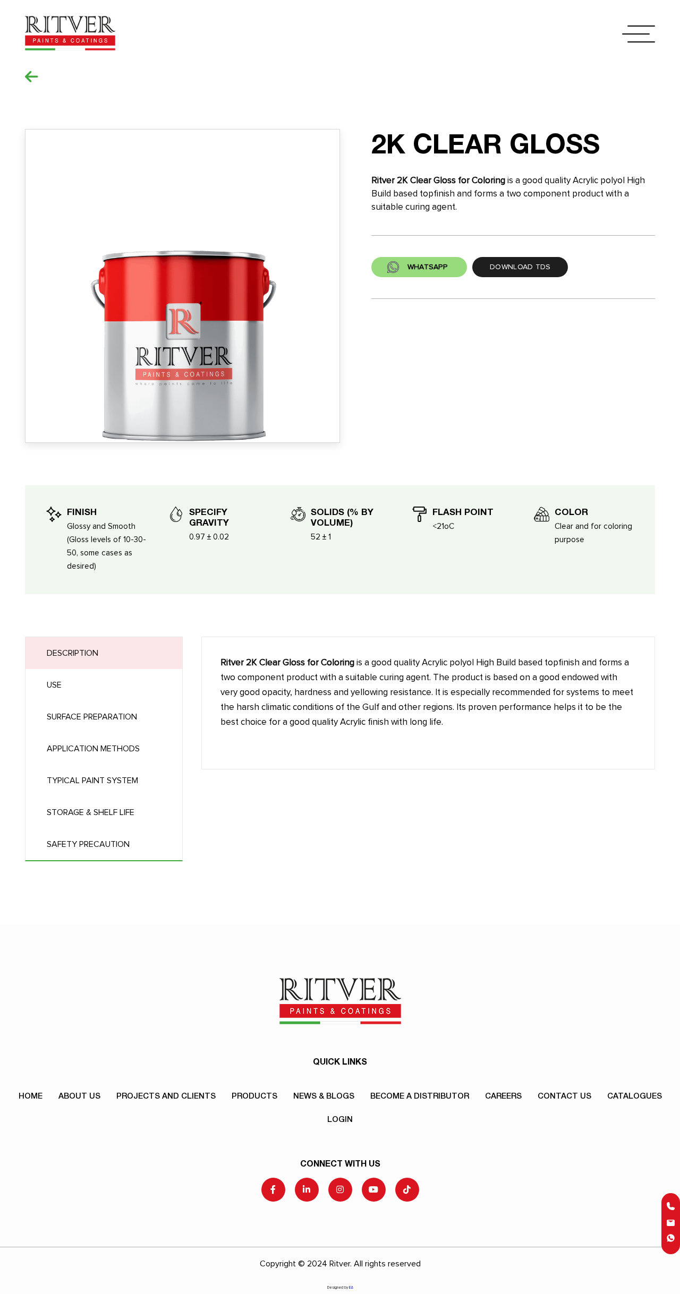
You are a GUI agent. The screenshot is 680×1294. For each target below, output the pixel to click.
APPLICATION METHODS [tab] (93, 748)
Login (340, 1119)
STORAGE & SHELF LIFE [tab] (90, 812)
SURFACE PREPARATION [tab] (92, 717)
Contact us (564, 1095)
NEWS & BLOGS (323, 1095)
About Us (79, 1095)
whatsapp (427, 267)
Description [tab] (72, 653)
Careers (503, 1095)
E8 (351, 1287)
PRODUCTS (254, 1095)
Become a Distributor (419, 1095)
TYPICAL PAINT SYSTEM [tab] (92, 780)
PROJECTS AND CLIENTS (166, 1095)
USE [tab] (54, 685)
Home (30, 1095)
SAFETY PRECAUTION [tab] (88, 844)
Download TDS (520, 267)
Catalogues (634, 1095)
